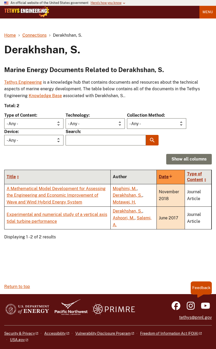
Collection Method (145, 115)
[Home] (26, 12)
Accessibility (55, 333)
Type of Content (20, 115)
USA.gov (17, 340)
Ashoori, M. (124, 217)
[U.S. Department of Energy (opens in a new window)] (27, 310)
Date (166, 176)
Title (11, 176)
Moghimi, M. (125, 188)
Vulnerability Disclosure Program (103, 333)
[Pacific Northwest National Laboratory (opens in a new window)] (69, 309)
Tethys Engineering (23, 82)
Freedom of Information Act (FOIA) (169, 333)
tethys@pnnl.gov (195, 317)
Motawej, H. (124, 202)
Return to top (17, 286)
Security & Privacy (19, 333)
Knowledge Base (45, 95)
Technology (77, 115)
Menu (208, 12)
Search (73, 131)
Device (11, 131)
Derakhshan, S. (127, 195)
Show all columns (189, 159)
